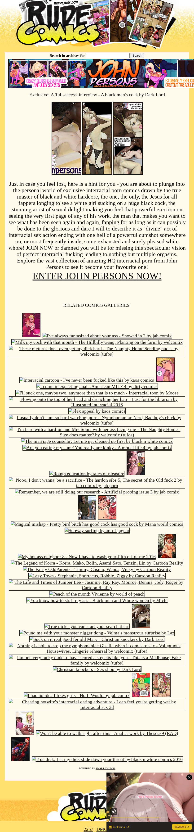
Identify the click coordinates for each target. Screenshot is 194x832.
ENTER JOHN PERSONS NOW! (97, 276)
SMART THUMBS (105, 768)
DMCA (103, 829)
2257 (88, 829)
